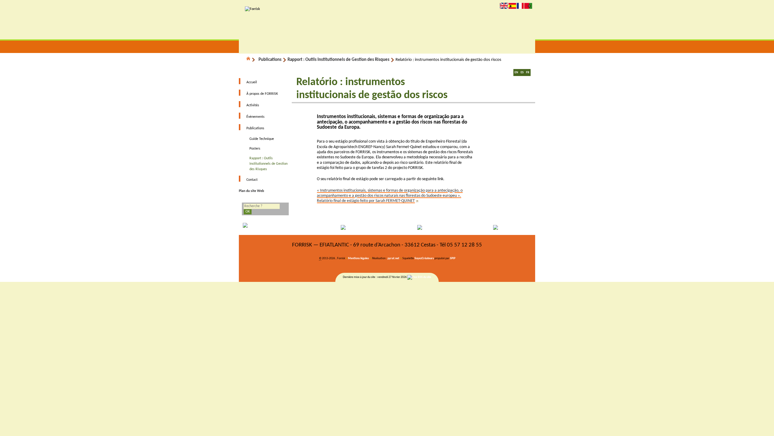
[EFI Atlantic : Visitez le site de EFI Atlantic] (350, 227)
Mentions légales (358, 258)
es (512, 5)
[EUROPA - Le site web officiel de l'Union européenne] (276, 227)
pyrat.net (393, 258)
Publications (270, 60)
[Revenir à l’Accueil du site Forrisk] (252, 9)
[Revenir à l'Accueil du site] (250, 59)
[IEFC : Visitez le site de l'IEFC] (498, 227)
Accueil (251, 82)
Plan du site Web (251, 191)
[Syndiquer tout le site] (419, 277)
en (504, 5)
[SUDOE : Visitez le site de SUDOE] (424, 227)
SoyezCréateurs (424, 258)
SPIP (452, 258)
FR (527, 72)
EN (516, 72)
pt (528, 5)
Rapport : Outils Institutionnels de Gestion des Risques (338, 60)
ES (522, 72)
